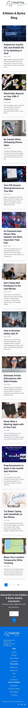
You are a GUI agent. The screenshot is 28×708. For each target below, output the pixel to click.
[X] (21, 704)
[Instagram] (24, 704)
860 (18, 585)
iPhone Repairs (14, 692)
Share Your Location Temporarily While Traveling (14, 560)
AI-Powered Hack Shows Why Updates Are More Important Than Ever (13, 237)
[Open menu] (26, 4)
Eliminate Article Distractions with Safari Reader (12, 378)
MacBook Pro (14, 670)
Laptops (14, 652)
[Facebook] (19, 704)
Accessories (14, 661)
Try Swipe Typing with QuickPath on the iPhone (13, 514)
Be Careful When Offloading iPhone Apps (13, 142)
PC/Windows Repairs (14, 689)
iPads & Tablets (14, 658)
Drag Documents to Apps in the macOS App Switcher (13, 468)
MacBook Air (14, 667)
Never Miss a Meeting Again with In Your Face (14, 424)
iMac (14, 673)
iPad (14, 676)
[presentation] (14, 33)
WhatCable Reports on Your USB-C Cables (14, 96)
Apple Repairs (14, 685)
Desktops (14, 655)
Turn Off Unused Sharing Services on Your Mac (14, 188)
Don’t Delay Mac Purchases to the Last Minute (12, 286)
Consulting (14, 695)
